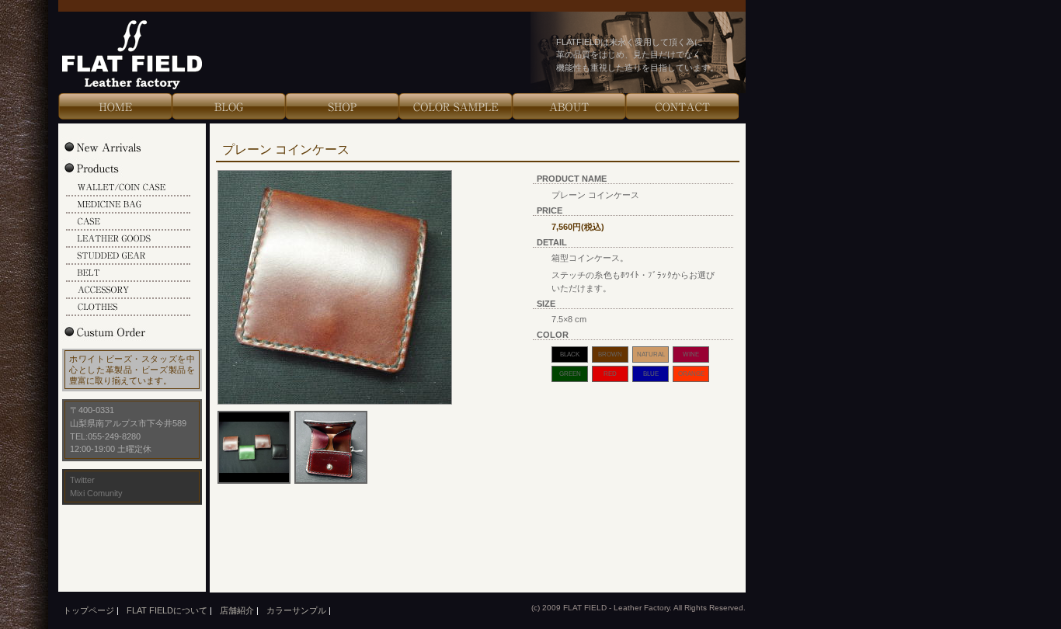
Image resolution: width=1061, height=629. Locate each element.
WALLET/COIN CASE (128, 187)
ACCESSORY (128, 290)
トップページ (88, 610)
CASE (128, 222)
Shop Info (341, 106)
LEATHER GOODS (128, 239)
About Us (568, 106)
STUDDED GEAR (128, 256)
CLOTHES (128, 307)
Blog (228, 106)
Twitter (82, 480)
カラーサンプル (296, 610)
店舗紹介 (237, 610)
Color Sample (455, 106)
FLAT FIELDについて (167, 610)
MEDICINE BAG (128, 205)
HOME (115, 106)
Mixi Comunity (96, 493)
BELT (128, 273)
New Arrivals (119, 146)
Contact (682, 106)
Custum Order (119, 331)
